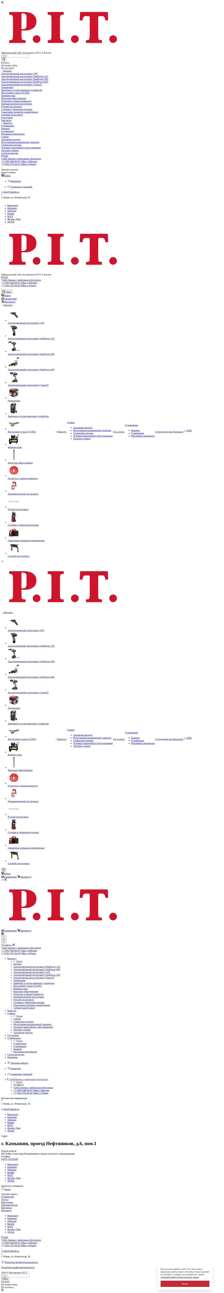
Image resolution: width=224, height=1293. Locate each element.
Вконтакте (12, 205)
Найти (5, 1279)
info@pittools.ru (11, 192)
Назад (19, 961)
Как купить (7, 1202)
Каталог (17, 964)
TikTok (10, 222)
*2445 (5, 156)
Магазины (6, 1207)
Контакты (6, 1210)
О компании (19, 1043)
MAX (10, 216)
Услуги (5, 1199)
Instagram (12, 208)
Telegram (11, 211)
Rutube (10, 213)
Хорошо (185, 1284)
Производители (9, 1205)
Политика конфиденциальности (21, 1262)
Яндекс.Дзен (14, 219)
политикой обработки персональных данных (180, 1277)
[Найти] (3, 59)
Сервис (17, 1019)
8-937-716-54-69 (9, 1159)
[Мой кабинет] (2, 934)
